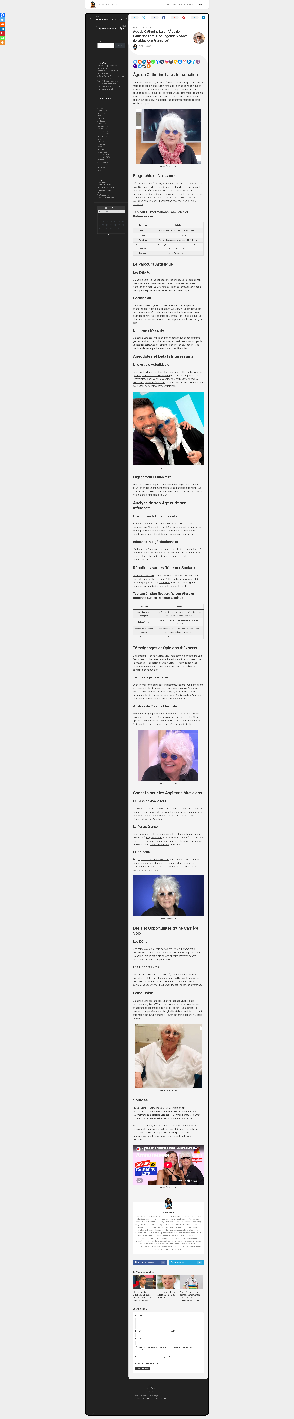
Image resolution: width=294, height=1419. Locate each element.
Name (138, 1331)
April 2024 (101, 144)
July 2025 (101, 113)
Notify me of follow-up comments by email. (152, 1357)
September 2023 (103, 162)
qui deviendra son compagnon (160, 194)
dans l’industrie (169, 688)
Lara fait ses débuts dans (157, 280)
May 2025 (101, 118)
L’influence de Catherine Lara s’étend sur (154, 549)
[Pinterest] (149, 62)
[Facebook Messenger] (180, 62)
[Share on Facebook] (158, 17)
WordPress (150, 1398)
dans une (170, 187)
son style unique (152, 556)
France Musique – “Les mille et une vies (156, 1111)
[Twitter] (135, 62)
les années (144, 305)
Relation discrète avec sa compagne (173, 240)
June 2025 (101, 116)
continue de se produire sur (173, 523)
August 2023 (102, 165)
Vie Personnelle (147, 27)
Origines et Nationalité (105, 187)
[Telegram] (140, 66)
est (150, 1001)
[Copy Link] (176, 62)
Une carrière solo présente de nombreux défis (156, 949)
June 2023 (101, 170)
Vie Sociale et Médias (105, 198)
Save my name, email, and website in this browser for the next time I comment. (164, 1348)
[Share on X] (138, 17)
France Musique (174, 253)
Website (138, 1339)
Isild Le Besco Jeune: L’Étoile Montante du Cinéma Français (166, 1295)
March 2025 (101, 124)
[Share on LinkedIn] (198, 17)
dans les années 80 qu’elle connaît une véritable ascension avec (166, 312)
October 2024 (102, 136)
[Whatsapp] (153, 62)
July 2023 (101, 167)
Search (100, 41)
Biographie (101, 182)
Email (172, 1331)
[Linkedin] (144, 62)
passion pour (157, 662)
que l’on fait (168, 815)
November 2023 (103, 157)
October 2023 (102, 160)
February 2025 (102, 126)
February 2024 (102, 149)
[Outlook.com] (189, 62)
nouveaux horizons (159, 844)
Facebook (186, 637)
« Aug (110, 235)
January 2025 (102, 129)
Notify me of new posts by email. (148, 1363)
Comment (139, 1315)
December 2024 (103, 131)
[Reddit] (140, 62)
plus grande (170, 978)
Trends (201, 4)
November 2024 (103, 134)
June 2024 (101, 139)
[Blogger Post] (171, 62)
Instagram (177, 637)
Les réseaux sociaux (143, 575)
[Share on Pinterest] (178, 17)
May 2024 (101, 142)
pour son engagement (144, 488)
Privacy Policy (178, 4)
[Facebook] (158, 62)
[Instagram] (167, 62)
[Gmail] (184, 62)
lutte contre (154, 495)
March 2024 (101, 147)
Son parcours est (190, 1008)
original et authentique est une (153, 859)
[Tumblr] (162, 62)
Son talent (193, 688)
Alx (165, 1398)
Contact (191, 4)
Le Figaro (184, 253)
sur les (172, 629)
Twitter (170, 637)
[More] (149, 66)
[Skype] (193, 62)
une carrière (152, 974)
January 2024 (102, 152)
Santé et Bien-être (104, 190)
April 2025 (101, 121)
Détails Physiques (104, 185)
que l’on (160, 808)
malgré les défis (154, 837)
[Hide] (1, 47)
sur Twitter (164, 582)
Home (166, 4)
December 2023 (103, 154)
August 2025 (102, 111)
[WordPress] (144, 66)
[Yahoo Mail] (135, 66)
